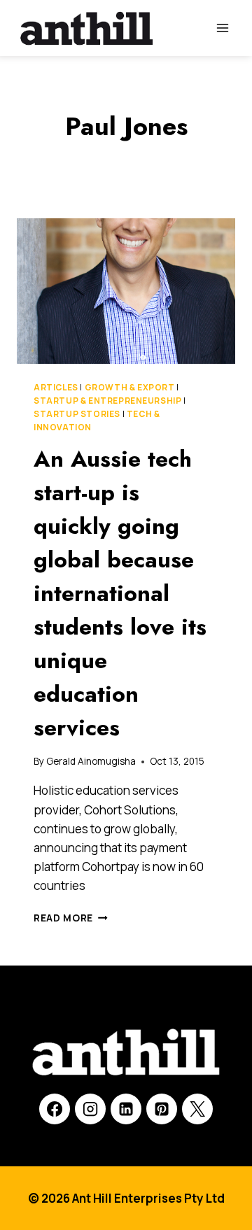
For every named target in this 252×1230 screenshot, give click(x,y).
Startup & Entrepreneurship (107, 401)
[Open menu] (222, 27)
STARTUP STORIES (77, 414)
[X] (197, 1109)
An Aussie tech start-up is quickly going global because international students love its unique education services (120, 593)
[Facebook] (54, 1109)
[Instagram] (90, 1109)
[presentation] (126, 291)
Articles (56, 387)
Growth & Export (130, 387)
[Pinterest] (161, 1109)
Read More (71, 918)
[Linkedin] (126, 1109)
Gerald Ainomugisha (91, 761)
